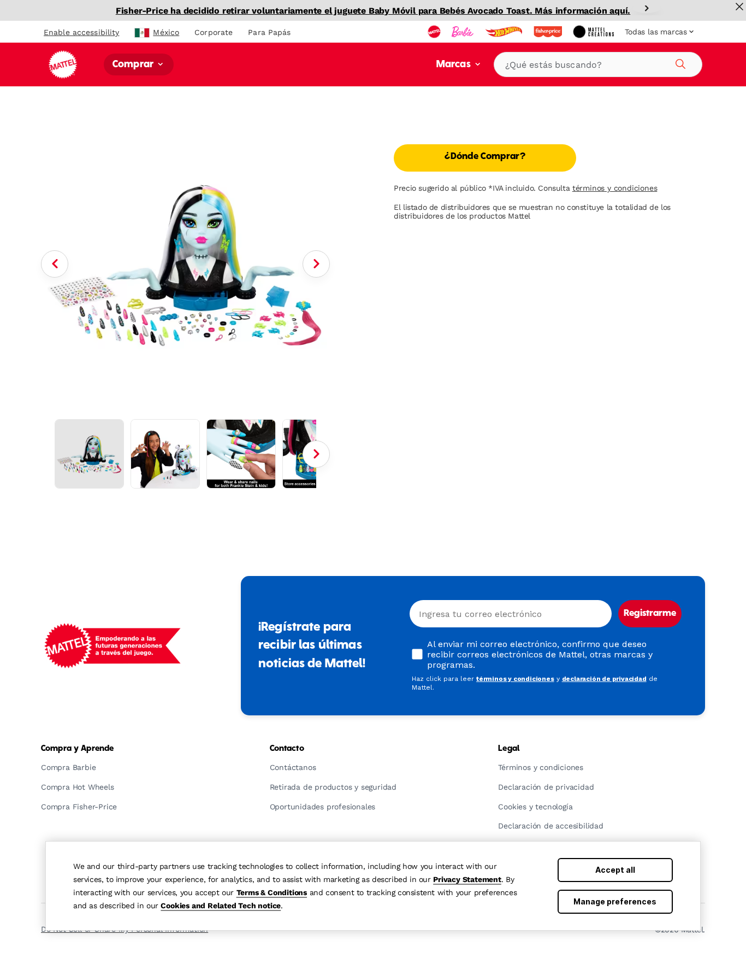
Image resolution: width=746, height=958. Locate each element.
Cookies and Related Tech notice (221, 905)
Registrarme (650, 613)
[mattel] (435, 32)
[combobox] (598, 64)
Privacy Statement (467, 879)
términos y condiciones (615, 188)
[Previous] (54, 264)
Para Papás (269, 32)
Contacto (287, 749)
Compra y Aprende (77, 749)
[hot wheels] (504, 32)
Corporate (213, 32)
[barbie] (463, 32)
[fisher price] (549, 32)
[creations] (594, 32)
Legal (508, 749)
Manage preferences (614, 901)
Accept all (615, 869)
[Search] (679, 62)
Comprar (134, 64)
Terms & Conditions (271, 892)
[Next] (646, 8)
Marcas (454, 64)
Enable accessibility (81, 32)
